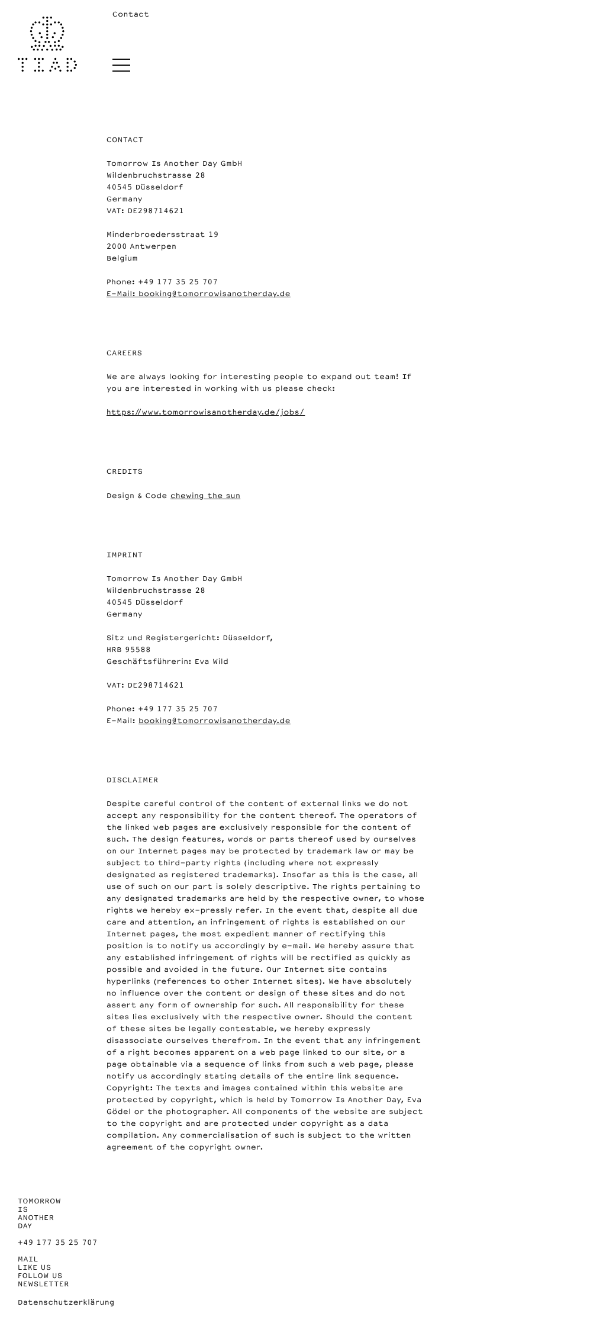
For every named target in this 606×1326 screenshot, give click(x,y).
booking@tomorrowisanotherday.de (214, 720)
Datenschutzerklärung (66, 1302)
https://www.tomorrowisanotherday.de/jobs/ (206, 412)
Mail (28, 1259)
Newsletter (43, 1284)
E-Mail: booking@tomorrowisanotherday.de (199, 293)
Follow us (40, 1275)
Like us (34, 1267)
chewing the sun (205, 495)
